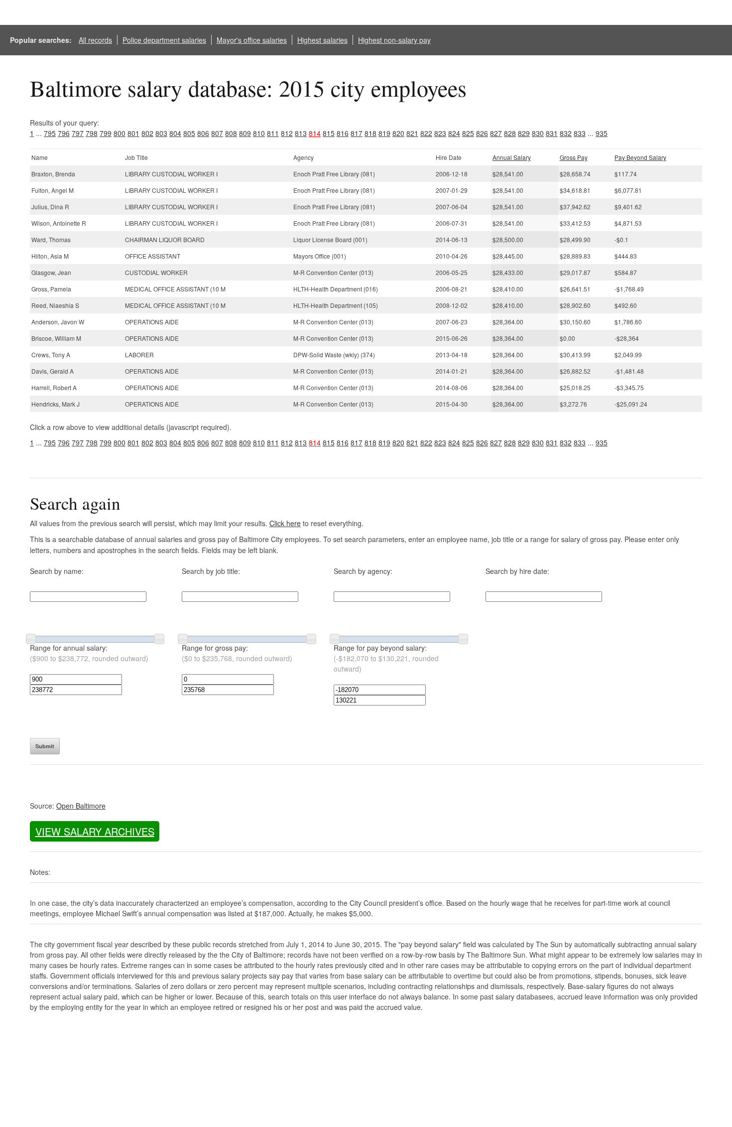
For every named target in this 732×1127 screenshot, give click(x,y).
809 (245, 133)
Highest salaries (322, 40)
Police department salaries (164, 40)
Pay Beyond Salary (640, 157)
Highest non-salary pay (394, 40)
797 (78, 133)
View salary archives (94, 831)
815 (329, 133)
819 (384, 133)
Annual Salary (511, 157)
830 (538, 133)
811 (273, 133)
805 (189, 133)
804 (175, 133)
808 (231, 133)
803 (161, 133)
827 (496, 133)
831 (552, 133)
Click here (285, 523)
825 (468, 133)
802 (147, 133)
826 (482, 133)
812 (287, 133)
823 (440, 133)
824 (454, 133)
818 (370, 133)
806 (203, 133)
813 (301, 133)
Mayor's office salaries (252, 40)
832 (566, 133)
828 (510, 133)
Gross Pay (574, 157)
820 (398, 133)
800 (119, 133)
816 (343, 133)
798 (92, 133)
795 (50, 133)
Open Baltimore (81, 806)
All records (95, 40)
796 (64, 133)
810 (259, 133)
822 (426, 133)
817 (357, 133)
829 (524, 133)
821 (412, 133)
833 (580, 133)
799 (106, 133)
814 (315, 133)
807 (217, 133)
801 (133, 133)
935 (602, 133)
